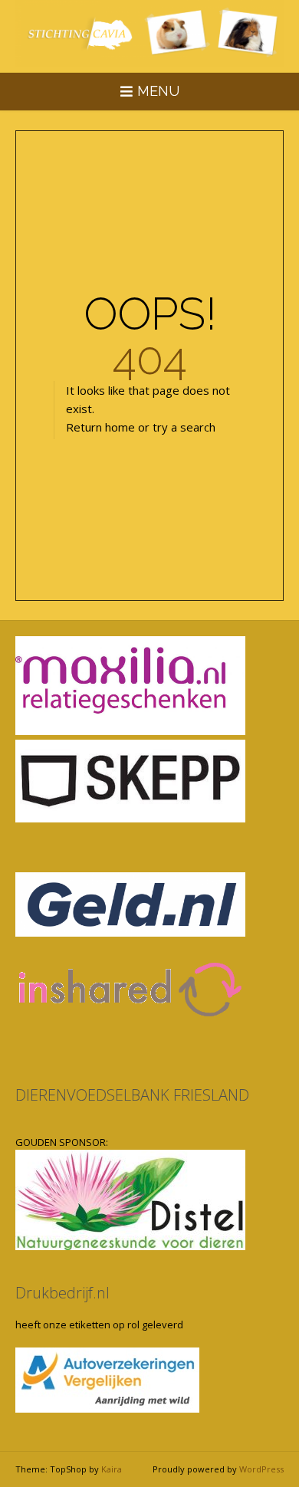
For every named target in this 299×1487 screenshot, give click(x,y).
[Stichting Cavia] (149, 33)
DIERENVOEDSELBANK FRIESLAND (132, 1095)
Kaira (111, 1469)
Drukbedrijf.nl (62, 1292)
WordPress (261, 1469)
